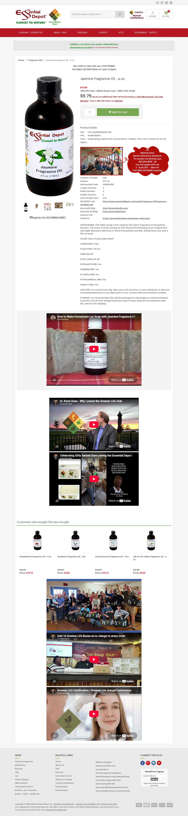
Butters (18, 768)
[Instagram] (166, 3)
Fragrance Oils (36, 60)
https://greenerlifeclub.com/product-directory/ (126, 218)
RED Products (21, 783)
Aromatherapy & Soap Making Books (113, 776)
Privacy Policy (61, 786)
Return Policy (61, 790)
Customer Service (63, 776)
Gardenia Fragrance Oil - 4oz (71, 556)
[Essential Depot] (37, 17)
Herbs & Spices (22, 779)
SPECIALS (82, 32)
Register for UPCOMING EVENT (49, 217)
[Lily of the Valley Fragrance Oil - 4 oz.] (151, 540)
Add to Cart (119, 112)
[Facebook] (157, 3)
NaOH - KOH (60, 32)
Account (59, 772)
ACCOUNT (153, 16)
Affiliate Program (103, 762)
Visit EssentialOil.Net (105, 783)
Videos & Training (63, 779)
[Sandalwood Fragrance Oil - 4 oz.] (37, 540)
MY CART (166, 13)
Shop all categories (24, 761)
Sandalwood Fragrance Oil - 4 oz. (36, 556)
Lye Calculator (102, 769)
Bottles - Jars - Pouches (25, 790)
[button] (137, 14)
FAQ (57, 768)
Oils (17, 772)
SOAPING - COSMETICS (30, 32)
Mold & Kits (20, 765)
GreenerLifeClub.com (105, 765)
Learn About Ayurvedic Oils (108, 780)
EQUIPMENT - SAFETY (146, 32)
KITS (121, 32)
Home (22, 60)
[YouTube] (171, 3)
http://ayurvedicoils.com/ (115, 208)
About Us (59, 765)
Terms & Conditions (64, 783)
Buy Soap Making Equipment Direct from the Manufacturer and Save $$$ (113, 789)
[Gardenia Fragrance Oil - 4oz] (75, 540)
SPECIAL (118, 101)
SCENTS (103, 32)
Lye (16, 776)
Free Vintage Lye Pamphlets (108, 773)
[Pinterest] (162, 3)
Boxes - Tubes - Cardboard (27, 794)
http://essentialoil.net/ (114, 211)
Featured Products (24, 786)
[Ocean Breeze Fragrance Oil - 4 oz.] (113, 540)
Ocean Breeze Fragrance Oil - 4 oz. (112, 556)
